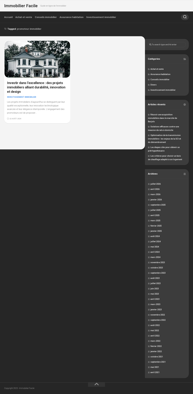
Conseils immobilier (46, 17)
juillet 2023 (155, 283)
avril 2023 (155, 299)
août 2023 (155, 278)
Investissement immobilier (101, 17)
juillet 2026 (155, 184)
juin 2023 (154, 288)
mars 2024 (155, 257)
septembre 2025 (158, 205)
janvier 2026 (156, 199)
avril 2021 (155, 372)
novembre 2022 (157, 315)
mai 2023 (154, 294)
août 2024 (155, 236)
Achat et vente (23, 17)
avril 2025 (155, 215)
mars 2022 (155, 341)
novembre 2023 (157, 262)
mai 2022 (154, 330)
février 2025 (156, 226)
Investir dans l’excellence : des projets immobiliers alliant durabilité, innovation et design (36, 87)
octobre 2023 (156, 268)
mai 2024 (154, 247)
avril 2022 (155, 336)
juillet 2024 (155, 241)
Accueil (8, 17)
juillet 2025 (155, 210)
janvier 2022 (156, 351)
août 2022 (155, 325)
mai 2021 (154, 367)
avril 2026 (155, 189)
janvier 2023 (156, 309)
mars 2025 (155, 220)
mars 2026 (155, 194)
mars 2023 (155, 304)
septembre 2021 (158, 362)
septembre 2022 (158, 320)
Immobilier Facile (21, 5)
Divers (153, 85)
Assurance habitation (72, 17)
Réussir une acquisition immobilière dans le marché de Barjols (162, 118)
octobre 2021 (156, 357)
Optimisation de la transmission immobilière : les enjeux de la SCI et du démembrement (164, 138)
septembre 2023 (158, 273)
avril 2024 (155, 252)
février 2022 (156, 346)
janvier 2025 (156, 231)
